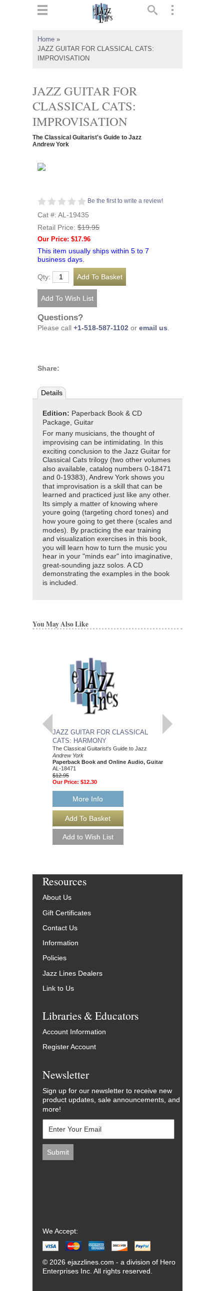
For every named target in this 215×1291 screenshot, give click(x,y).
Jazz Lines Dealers (72, 973)
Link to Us (58, 988)
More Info (87, 799)
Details (51, 393)
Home (46, 39)
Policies (54, 958)
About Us (57, 897)
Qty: (44, 277)
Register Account (69, 1047)
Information (60, 943)
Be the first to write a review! (125, 200)
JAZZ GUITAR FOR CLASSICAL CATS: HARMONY (100, 736)
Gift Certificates (66, 913)
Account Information (74, 1032)
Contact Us (60, 928)
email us (153, 328)
